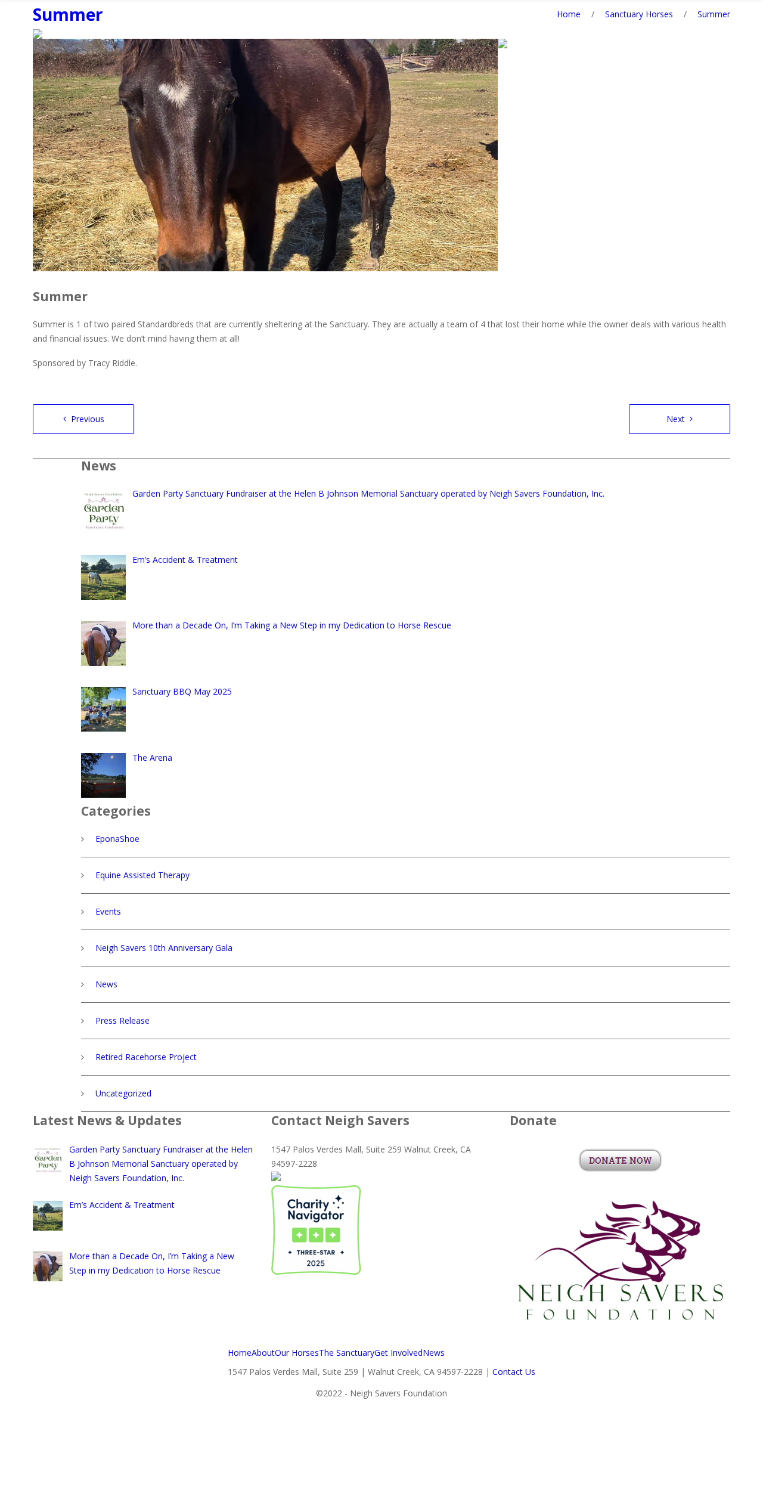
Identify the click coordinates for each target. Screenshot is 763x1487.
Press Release (122, 1020)
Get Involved (398, 1352)
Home (569, 14)
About (263, 1352)
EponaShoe (117, 838)
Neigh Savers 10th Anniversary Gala (163, 947)
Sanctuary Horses (639, 14)
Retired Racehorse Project (146, 1056)
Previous (87, 419)
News (106, 984)
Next (675, 419)
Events (108, 911)
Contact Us (513, 1371)
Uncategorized (123, 1093)
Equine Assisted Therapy (142, 875)
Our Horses (297, 1352)
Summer (68, 14)
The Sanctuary (346, 1352)
